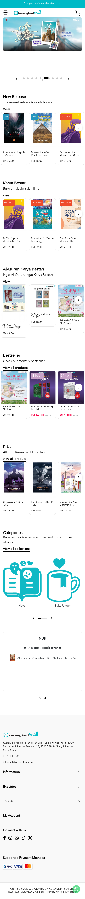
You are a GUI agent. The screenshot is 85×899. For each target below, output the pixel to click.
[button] (17, 79)
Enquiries (9, 786)
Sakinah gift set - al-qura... (69, 321)
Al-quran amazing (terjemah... (70, 408)
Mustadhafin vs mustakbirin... (40, 153)
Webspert (72, 892)
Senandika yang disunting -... (69, 503)
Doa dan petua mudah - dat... (68, 240)
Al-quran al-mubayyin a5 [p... (12, 326)
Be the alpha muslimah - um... (69, 153)
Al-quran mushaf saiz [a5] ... (41, 315)
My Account (11, 815)
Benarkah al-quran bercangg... (42, 240)
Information (11, 772)
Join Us (8, 801)
